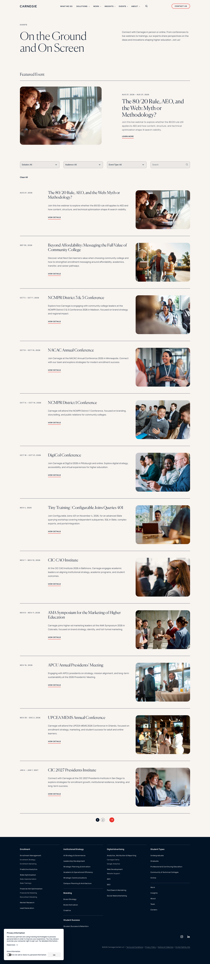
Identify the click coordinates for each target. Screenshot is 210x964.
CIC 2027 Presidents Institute (72, 770)
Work (152, 887)
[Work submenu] (100, 6)
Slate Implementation (28, 879)
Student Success (71, 920)
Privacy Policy (150, 947)
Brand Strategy (70, 899)
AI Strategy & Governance (74, 855)
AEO (108, 879)
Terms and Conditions (134, 947)
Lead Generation (27, 908)
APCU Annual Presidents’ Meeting (75, 665)
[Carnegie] (28, 6)
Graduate (154, 861)
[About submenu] (139, 6)
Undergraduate (157, 855)
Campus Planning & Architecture (77, 883)
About (153, 898)
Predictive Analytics (28, 869)
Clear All (24, 177)
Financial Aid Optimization (31, 889)
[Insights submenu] (115, 6)
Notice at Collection (165, 947)
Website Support (113, 873)
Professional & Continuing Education (166, 866)
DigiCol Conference (64, 455)
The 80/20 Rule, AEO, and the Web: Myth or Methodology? (84, 195)
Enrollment (25, 849)
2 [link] (102, 819)
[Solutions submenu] (89, 6)
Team (152, 904)
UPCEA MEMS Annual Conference (76, 717)
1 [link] (97, 819)
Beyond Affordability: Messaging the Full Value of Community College (87, 247)
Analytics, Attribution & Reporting (121, 855)
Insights (154, 893)
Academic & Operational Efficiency (78, 872)
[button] (105, 116)
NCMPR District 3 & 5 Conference (76, 297)
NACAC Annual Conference (71, 350)
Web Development (115, 869)
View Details (54, 217)
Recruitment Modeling (28, 897)
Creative (67, 910)
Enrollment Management (30, 855)
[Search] (187, 164)
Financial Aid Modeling (28, 893)
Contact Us (181, 6)
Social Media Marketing (117, 896)
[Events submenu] (127, 6)
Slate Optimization (28, 875)
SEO (108, 884)
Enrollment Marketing (28, 864)
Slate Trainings (25, 883)
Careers (153, 909)
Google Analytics (113, 864)
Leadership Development (74, 861)
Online (153, 878)
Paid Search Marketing (116, 890)
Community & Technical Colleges (164, 872)
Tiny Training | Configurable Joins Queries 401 (85, 507)
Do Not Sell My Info (182, 947)
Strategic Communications (75, 878)
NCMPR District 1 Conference (72, 402)
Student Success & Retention (76, 926)
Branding (67, 893)
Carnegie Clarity (113, 860)
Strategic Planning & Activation (76, 866)
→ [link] (111, 820)
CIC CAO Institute (63, 560)
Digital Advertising (115, 849)
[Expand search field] (146, 6)
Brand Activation (70, 905)
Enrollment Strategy (27, 860)
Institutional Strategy (73, 849)
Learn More (128, 136)
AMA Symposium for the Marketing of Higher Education (84, 614)
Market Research (27, 902)
